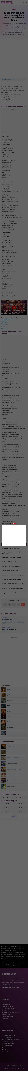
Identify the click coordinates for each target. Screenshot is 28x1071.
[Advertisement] (14, 535)
